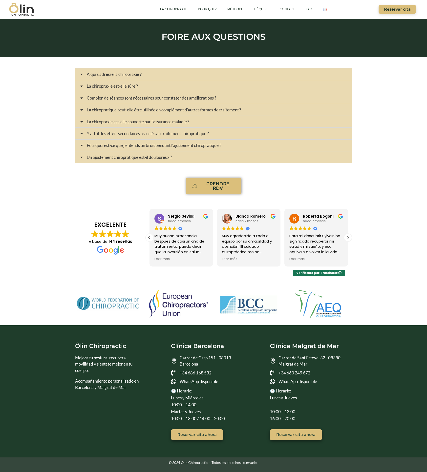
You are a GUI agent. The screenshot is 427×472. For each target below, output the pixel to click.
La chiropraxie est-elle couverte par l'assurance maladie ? (138, 121)
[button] (213, 74)
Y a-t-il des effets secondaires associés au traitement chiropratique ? (148, 133)
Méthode (235, 9)
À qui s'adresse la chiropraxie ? (114, 74)
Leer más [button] (162, 259)
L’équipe (261, 9)
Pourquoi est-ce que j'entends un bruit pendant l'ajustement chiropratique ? (154, 145)
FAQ (309, 9)
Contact (287, 9)
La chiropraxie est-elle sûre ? (112, 86)
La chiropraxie (173, 9)
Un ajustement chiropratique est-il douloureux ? (129, 157)
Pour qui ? (207, 9)
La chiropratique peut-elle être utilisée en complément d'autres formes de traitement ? (164, 109)
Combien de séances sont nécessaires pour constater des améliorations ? (151, 98)
